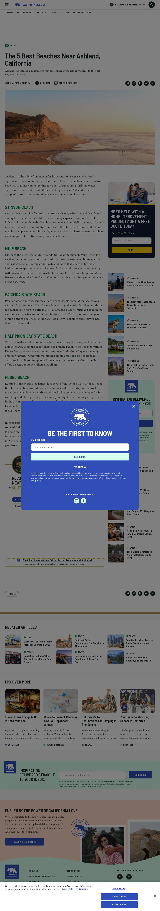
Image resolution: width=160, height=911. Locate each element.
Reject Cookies (119, 896)
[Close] (155, 895)
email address (38, 440)
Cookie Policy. (81, 889)
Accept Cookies (119, 904)
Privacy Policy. (36, 480)
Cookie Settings (119, 888)
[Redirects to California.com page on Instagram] (76, 500)
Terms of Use (85, 478)
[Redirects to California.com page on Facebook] (83, 500)
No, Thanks (80, 466)
